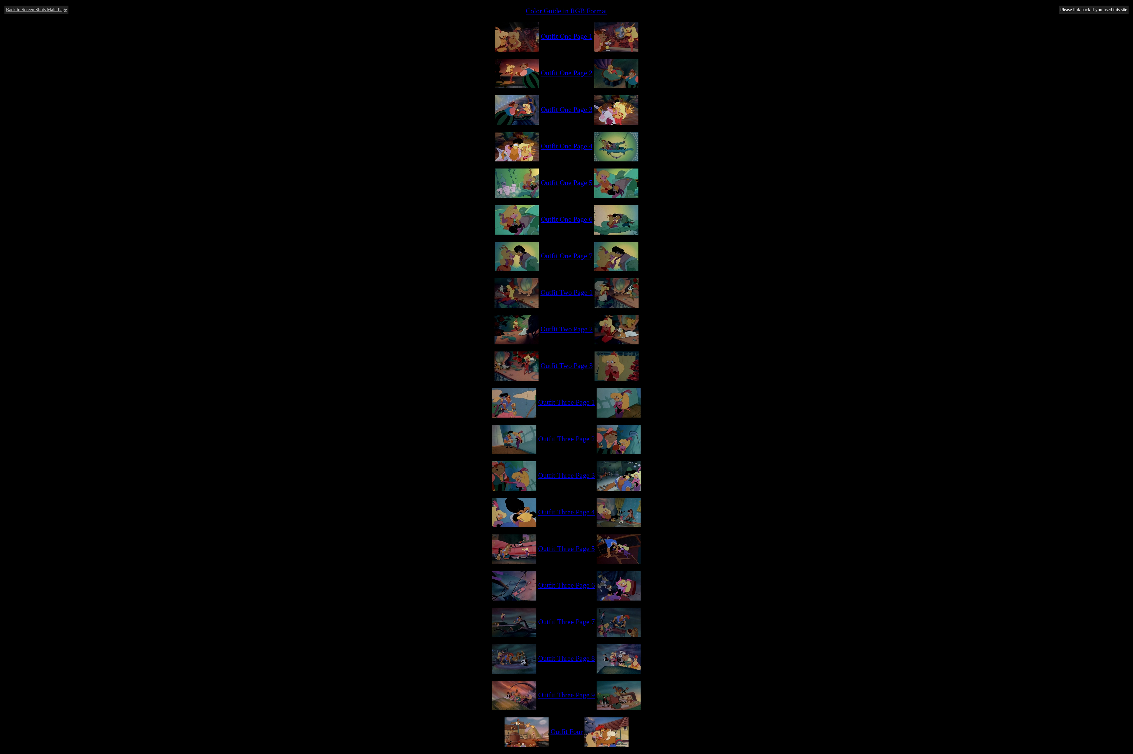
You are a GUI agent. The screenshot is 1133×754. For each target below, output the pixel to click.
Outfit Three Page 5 (566, 548)
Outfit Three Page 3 (566, 475)
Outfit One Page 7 (566, 256)
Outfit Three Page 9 (566, 695)
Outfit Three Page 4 (566, 512)
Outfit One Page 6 (566, 219)
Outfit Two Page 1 (567, 292)
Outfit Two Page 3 (567, 365)
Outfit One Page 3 (566, 109)
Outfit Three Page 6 (566, 585)
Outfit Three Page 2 (566, 439)
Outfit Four (567, 731)
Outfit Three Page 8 (566, 658)
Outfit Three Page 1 (566, 402)
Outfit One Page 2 (566, 73)
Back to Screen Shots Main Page (36, 9)
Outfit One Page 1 (566, 36)
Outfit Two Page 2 (567, 329)
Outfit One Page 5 (566, 183)
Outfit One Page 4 (566, 146)
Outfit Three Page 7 (566, 622)
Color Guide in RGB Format (566, 11)
